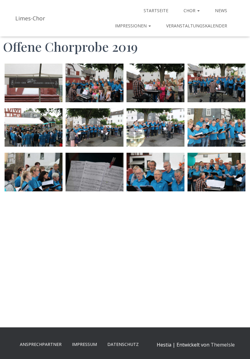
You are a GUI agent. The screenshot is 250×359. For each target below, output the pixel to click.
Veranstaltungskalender (196, 26)
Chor (190, 10)
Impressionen (131, 26)
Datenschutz (123, 344)
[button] (198, 10)
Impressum (84, 344)
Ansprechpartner (41, 344)
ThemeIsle (223, 344)
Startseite (156, 10)
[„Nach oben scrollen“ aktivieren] (238, 346)
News (221, 10)
